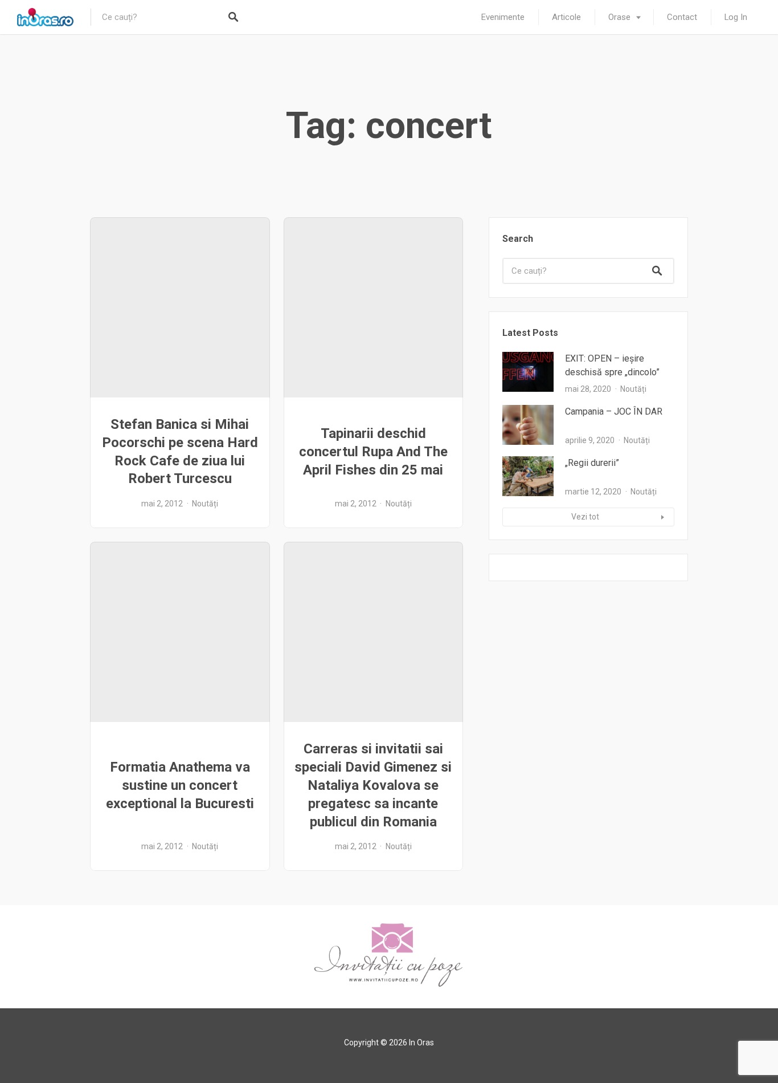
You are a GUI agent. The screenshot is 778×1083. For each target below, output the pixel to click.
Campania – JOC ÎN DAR (613, 411)
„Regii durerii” (592, 462)
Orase (619, 17)
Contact (682, 17)
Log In (735, 17)
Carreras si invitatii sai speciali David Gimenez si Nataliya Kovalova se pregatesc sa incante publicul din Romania (373, 785)
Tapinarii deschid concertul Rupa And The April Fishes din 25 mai (373, 451)
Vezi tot (585, 516)
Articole (566, 17)
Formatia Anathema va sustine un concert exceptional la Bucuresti (180, 785)
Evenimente (503, 17)
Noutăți (205, 503)
